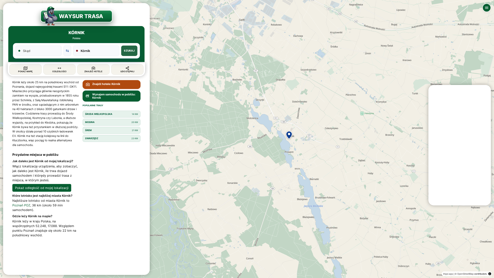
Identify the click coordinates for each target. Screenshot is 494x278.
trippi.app (448, 273)
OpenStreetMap (465, 273)
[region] (247, 139)
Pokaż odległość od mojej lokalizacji (42, 188)
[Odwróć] (67, 51)
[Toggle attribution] (489, 273)
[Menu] (486, 7)
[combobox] (41, 50)
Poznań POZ (21, 205)
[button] (289, 135)
